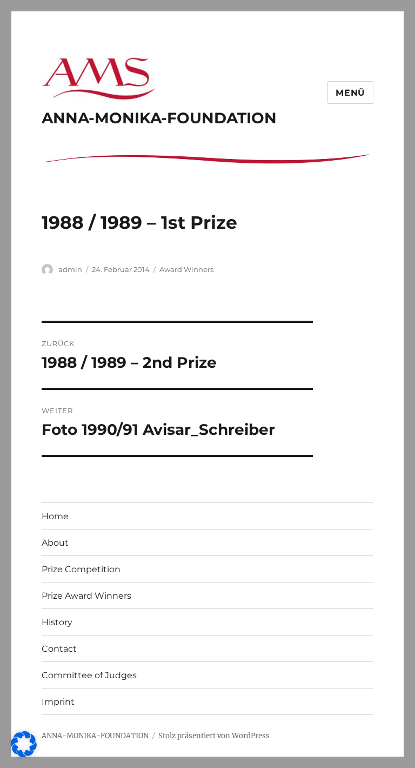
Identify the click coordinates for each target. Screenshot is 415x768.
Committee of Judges (89, 675)
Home (55, 516)
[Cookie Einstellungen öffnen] (24, 754)
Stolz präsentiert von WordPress (214, 735)
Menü (350, 93)
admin (70, 269)
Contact (59, 649)
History (57, 622)
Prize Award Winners (86, 596)
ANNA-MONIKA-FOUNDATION (159, 118)
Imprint (58, 702)
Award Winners (186, 269)
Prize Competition (81, 569)
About (55, 543)
